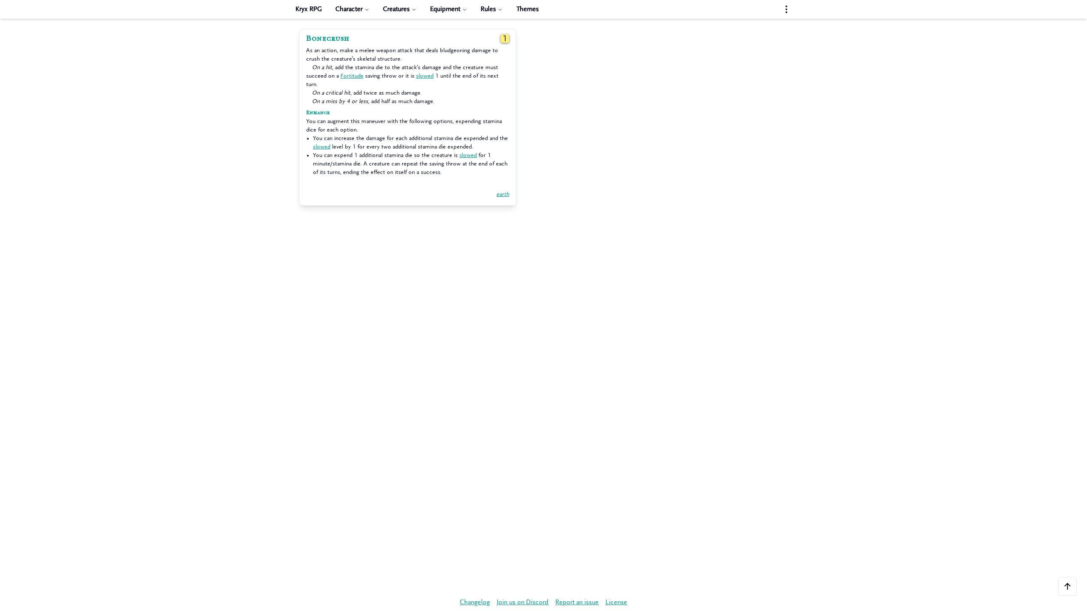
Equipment (445, 9)
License (616, 602)
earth (502, 194)
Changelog (475, 602)
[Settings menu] (786, 9)
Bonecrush (327, 38)
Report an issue (577, 602)
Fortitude (352, 75)
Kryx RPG (309, 9)
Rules (488, 9)
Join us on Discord (523, 602)
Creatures (396, 9)
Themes (527, 9)
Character (349, 9)
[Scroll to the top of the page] (1067, 586)
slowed (425, 75)
